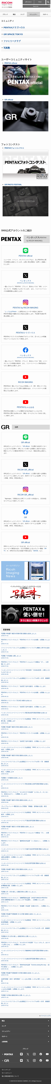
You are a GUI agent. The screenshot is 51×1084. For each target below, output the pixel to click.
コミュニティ (33, 14)
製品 (14, 14)
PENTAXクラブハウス (25, 333)
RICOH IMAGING (25, 382)
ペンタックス (25, 282)
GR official (25, 442)
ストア (22, 14)
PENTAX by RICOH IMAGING (25, 308)
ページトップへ (46, 1016)
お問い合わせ (28, 1)
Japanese (35, 6)
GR (25, 517)
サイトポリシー (7, 1073)
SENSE (35, 551)
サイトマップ (6, 1070)
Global (39, 1)
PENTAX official (25, 256)
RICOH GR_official (26, 470)
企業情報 (4, 1041)
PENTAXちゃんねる (25, 407)
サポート (45, 14)
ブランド (5, 14)
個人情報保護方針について (10, 1076)
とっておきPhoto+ (11, 311)
